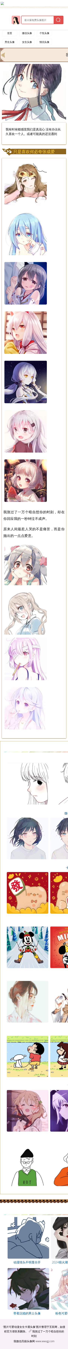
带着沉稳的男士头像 (27, 1313)
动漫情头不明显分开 (27, 1262)
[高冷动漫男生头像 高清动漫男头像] (27, 1308)
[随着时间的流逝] (27, 1257)
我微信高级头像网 (24, 1341)
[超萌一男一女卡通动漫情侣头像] (3, 54)
